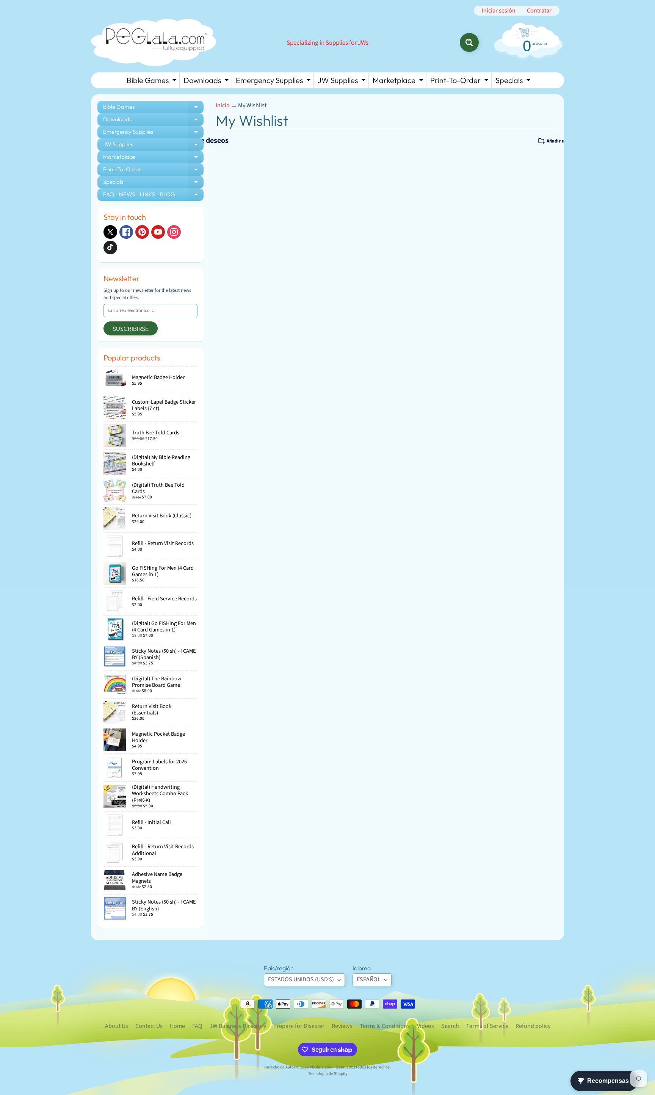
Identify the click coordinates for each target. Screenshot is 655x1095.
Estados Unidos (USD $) (301, 979)
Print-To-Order (460, 81)
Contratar (539, 11)
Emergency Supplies (274, 81)
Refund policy (533, 1026)
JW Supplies (342, 81)
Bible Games (152, 81)
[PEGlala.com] (153, 42)
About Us (116, 1026)
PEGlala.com (321, 1067)
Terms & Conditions (385, 1026)
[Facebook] (126, 232)
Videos (425, 1026)
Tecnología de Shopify (327, 1073)
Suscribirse (131, 328)
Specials (513, 81)
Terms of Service (487, 1026)
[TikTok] (110, 247)
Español (369, 979)
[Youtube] (158, 232)
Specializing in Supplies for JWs (327, 43)
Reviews (342, 1026)
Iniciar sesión (499, 11)
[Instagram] (174, 232)
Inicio (223, 105)
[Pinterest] (142, 232)
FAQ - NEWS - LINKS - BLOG (153, 196)
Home (177, 1026)
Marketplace (399, 81)
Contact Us (149, 1026)
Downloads (206, 81)
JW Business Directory (238, 1026)
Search (450, 1026)
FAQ (197, 1026)
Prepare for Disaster (298, 1026)
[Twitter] (110, 232)
